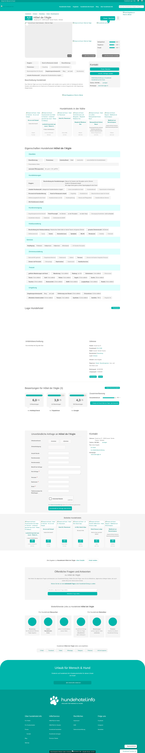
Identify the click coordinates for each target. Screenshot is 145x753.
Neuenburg (100, 353)
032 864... (97, 82)
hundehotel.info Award (87, 6)
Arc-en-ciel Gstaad (33, 120)
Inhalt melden (93, 560)
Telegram (80, 650)
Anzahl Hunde (35, 453)
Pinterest (90, 650)
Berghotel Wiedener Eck (80, 123)
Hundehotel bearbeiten (55, 729)
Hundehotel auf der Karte (98, 79)
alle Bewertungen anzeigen (111, 55)
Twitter (60, 650)
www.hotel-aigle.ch (103, 85)
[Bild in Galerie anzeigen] (84, 31)
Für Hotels (27, 720)
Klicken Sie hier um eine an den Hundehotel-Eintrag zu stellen (73, 583)
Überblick (31, 154)
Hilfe (134, 1)
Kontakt (100, 376)
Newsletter (100, 729)
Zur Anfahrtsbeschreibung (97, 450)
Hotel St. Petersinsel (64, 118)
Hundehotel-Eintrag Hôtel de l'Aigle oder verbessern (81, 631)
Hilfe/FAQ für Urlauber (55, 725)
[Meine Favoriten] (116, 6)
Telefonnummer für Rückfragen (36, 492)
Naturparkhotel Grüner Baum (96, 123)
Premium (116, 110)
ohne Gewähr (80, 560)
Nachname (34, 482)
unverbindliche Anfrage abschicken (60, 508)
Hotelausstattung (34, 224)
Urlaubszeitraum (36, 440)
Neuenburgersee (104, 363)
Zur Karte (93, 447)
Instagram (100, 725)
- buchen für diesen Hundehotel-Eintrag (113, 631)
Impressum (76, 720)
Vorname (34, 477)
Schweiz (95, 355)
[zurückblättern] (29, 40)
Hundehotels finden (65, 6)
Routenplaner (116, 308)
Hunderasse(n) (35, 458)
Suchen (142, 6)
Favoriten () (129, 751)
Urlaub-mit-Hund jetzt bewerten (105, 403)
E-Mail (41, 650)
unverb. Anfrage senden (105, 73)
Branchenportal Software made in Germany (60, 751)
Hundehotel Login (128, 1)
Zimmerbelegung (36, 446)
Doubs (97, 363)
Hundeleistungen (34, 175)
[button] (48, 40)
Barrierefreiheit (131, 746)
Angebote (75, 6)
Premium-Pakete (53, 738)
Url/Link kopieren (101, 650)
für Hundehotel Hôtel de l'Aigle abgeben (32, 631)
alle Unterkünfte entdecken (73, 682)
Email (33, 486)
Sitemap (27, 742)
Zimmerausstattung (35, 251)
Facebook (51, 650)
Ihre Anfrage (35, 471)
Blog (97, 6)
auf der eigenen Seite (97, 631)
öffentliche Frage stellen (73, 593)
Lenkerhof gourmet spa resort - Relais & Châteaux (49, 126)
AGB (75, 725)
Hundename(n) (35, 462)
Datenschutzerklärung (56, 504)
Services (30, 240)
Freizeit (31, 267)
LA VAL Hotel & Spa (80, 527)
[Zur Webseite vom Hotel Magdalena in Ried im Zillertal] (72, 95)
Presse (27, 729)
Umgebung (32, 288)
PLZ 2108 (99, 348)
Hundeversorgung (35, 208)
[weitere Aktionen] (118, 18)
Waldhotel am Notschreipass (112, 121)
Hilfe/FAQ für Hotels (54, 720)
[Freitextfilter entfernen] (139, 7)
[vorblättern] (68, 40)
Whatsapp (70, 650)
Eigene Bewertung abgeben (112, 387)
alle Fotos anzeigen (89, 55)
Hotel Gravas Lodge (96, 529)
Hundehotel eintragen (55, 734)
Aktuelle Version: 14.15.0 (88, 751)
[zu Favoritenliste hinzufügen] (27, 24)
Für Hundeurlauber (30, 725)
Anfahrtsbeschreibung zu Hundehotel (101, 78)
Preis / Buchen (108, 18)
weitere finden (48, 631)
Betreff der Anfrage (36, 467)
